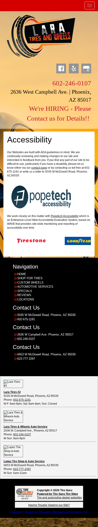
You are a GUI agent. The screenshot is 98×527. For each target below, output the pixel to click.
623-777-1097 (22, 469)
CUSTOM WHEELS (30, 282)
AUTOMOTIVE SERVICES (35, 286)
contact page (39, 167)
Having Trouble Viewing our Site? (49, 505)
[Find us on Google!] (86, 68)
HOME (21, 274)
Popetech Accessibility (64, 216)
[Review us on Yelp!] (74, 68)
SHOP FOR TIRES (30, 278)
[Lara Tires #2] (13, 383)
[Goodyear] (70, 240)
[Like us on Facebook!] (61, 68)
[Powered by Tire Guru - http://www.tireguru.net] (24, 493)
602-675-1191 (22, 399)
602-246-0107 (22, 434)
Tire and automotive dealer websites (59, 495)
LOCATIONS (25, 299)
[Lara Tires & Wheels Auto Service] (13, 416)
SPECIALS (24, 291)
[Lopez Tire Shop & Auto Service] (13, 451)
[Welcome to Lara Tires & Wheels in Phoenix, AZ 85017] (41, 36)
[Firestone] (22, 240)
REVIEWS (24, 295)
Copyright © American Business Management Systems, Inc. (49, 512)
